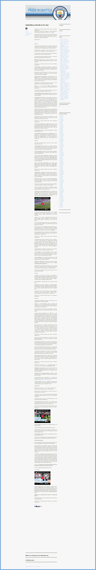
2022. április (61, 124)
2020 (67, 40)
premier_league (63, 82)
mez (64, 74)
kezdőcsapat (62, 65)
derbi (66, 53)
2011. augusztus (62, 201)
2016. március (61, 159)
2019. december (62, 133)
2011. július (61, 202)
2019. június (61, 137)
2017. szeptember (62, 146)
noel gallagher (62, 78)
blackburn (67, 49)
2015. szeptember (62, 163)
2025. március (61, 115)
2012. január (61, 197)
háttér (66, 62)
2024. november (62, 116)
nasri (64, 77)
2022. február (61, 125)
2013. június (61, 184)
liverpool (65, 69)
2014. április (61, 176)
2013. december (62, 179)
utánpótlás (62, 90)
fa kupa (61, 58)
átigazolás (66, 98)
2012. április (61, 195)
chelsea (68, 50)
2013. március (61, 186)
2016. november (62, 153)
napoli (61, 77)
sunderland (62, 87)
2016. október (61, 154)
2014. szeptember (62, 173)
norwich (67, 78)
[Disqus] (41, 521)
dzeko (61, 54)
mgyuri (68, 74)
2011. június (61, 203)
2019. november (62, 134)
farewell (65, 58)
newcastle (68, 77)
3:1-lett (50, 377)
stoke (65, 86)
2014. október (61, 172)
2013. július (61, 183)
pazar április (46, 364)
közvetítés (66, 66)
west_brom (62, 95)
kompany (66, 65)
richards (65, 83)
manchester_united (63, 73)
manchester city (63, 70)
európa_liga (62, 57)
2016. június (61, 157)
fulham (64, 61)
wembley (65, 94)
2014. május (61, 175)
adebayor (65, 41)
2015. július (61, 165)
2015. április (61, 167)
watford (62, 94)
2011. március (61, 205)
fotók (61, 61)
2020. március (61, 131)
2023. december (62, 119)
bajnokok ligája (62, 45)
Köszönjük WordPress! (38, 566)
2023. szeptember (62, 120)
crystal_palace (62, 53)
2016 (61, 40)
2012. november (62, 189)
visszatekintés (27, 35)
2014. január (61, 178)
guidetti (68, 61)
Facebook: (61, 25)
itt (49, 32)
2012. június (61, 193)
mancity (62, 74)
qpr (66, 82)
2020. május (61, 129)
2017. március (61, 150)
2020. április (61, 130)
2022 (61, 41)
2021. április (61, 127)
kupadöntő (62, 66)
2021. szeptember (62, 126)
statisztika (62, 86)
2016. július (61, 156)
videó (61, 91)
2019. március (61, 138)
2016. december (62, 152)
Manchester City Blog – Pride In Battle (30, 566)
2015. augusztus (62, 164)
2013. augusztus (62, 182)
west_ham (66, 95)
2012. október (61, 190)
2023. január (61, 122)
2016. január (61, 161)
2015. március (61, 168)
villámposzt (65, 91)
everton (66, 57)
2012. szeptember (62, 191)
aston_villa (66, 44)
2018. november (62, 139)
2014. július (61, 174)
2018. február (61, 142)
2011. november (62, 199)
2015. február (61, 169)
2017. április (61, 149)
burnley (65, 50)
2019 (64, 40)
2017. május (61, 148)
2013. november (62, 180)
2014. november (62, 171)
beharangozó (62, 49)
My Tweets (60, 33)
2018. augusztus (62, 140)
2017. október (61, 145)
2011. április (61, 204)
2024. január (61, 118)
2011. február (61, 206)
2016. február (61, 160)
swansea (66, 87)
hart (63, 62)
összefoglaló (62, 99)
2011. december (61, 198)
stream (69, 86)
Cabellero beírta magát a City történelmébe (44, 379)
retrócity (62, 83)
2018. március (61, 141)
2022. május (61, 123)
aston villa (62, 44)
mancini (68, 73)
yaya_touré (62, 98)
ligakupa (31, 33)
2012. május (61, 194)
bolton (61, 50)
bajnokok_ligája (28, 33)
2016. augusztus (62, 155)
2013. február (61, 187)
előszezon (65, 54)
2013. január (61, 188)
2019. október (61, 135)
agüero (68, 41)
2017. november (62, 144)
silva (68, 83)
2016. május (61, 158)
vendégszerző (66, 90)
